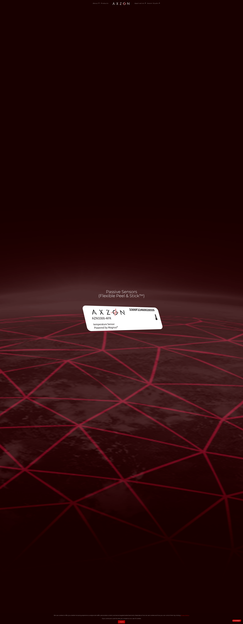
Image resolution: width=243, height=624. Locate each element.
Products (104, 3)
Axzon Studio (153, 3)
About (95, 3)
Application (140, 3)
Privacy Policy (185, 615)
